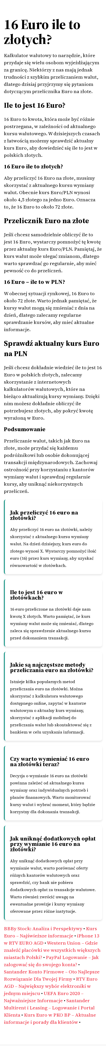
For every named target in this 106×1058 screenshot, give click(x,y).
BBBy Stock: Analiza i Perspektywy (43, 928)
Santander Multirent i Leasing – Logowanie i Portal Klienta (49, 1007)
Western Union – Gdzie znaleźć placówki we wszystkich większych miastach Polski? (52, 950)
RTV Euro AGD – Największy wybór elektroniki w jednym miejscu (51, 986)
